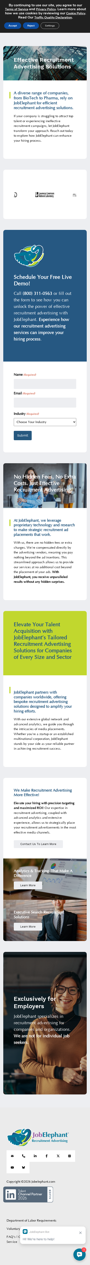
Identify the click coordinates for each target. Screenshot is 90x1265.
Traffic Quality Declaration (53, 17)
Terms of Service (16, 9)
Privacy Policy (46, 9)
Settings (50, 25)
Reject (31, 25)
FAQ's (11, 1237)
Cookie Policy (75, 13)
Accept (13, 25)
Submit (22, 435)
